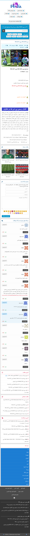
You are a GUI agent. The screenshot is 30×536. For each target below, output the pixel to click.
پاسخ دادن (25, 232)
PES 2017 (22, 47)
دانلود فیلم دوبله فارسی (11, 491)
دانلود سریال (20, 491)
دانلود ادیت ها (26, 475)
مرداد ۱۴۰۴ (19, 36)
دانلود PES (26, 472)
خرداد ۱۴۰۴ (9, 36)
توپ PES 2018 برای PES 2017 (13, 142)
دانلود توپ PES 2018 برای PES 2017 (19, 86)
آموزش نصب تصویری (21, 97)
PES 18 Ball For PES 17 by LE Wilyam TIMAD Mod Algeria (15, 137)
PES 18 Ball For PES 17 (16, 135)
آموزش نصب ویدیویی (21, 103)
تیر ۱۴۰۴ (14, 36)
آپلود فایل (23, 488)
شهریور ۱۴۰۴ (25, 36)
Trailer (27, 455)
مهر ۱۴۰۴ (9, 34)
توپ (25, 47)
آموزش (27, 458)
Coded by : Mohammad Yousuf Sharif (12, 534)
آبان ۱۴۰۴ (14, 34)
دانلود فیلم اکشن (15, 495)
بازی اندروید (26, 467)
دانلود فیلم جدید (8, 488)
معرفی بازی (26, 478)
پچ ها (27, 470)
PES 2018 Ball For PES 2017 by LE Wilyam (18, 140)
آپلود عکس (16, 488)
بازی (28, 464)
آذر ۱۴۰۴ (19, 34)
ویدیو (27, 484)
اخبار (28, 461)
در (16, 422)
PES (28, 452)
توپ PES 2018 (24, 142)
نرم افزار (27, 481)
